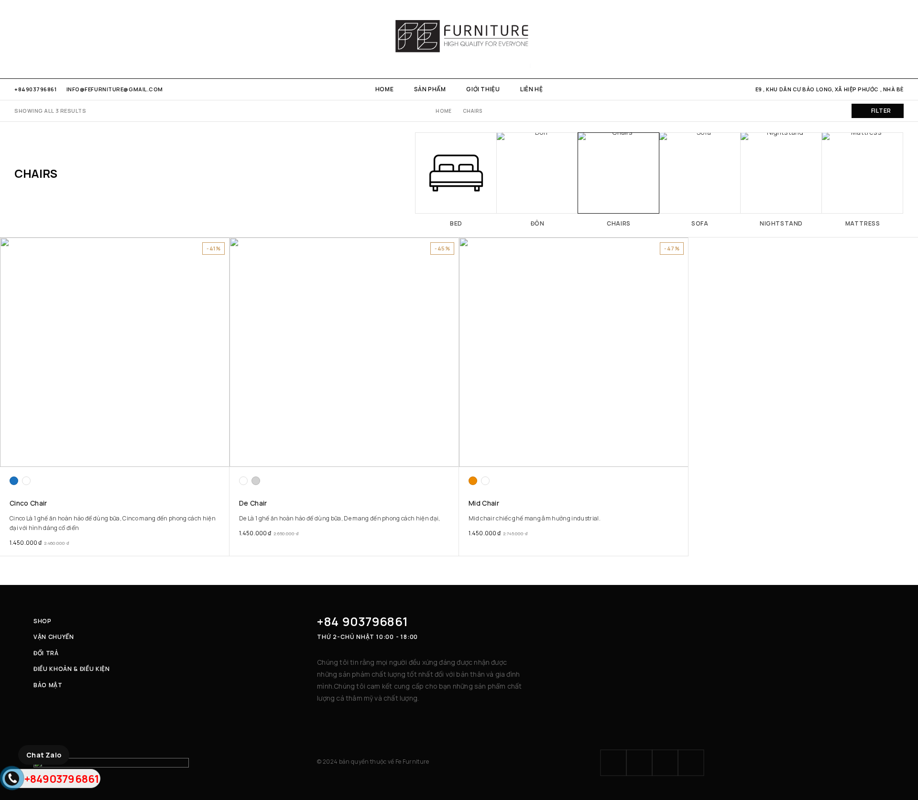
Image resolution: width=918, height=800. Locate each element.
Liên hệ (531, 89)
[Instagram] (33, 39)
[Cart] (900, 39)
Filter (881, 111)
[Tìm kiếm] (867, 39)
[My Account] (850, 39)
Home (384, 89)
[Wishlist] (883, 39)
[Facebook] (17, 39)
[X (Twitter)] (665, 763)
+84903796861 (35, 89)
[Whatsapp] (48, 39)
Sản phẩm (430, 89)
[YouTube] (64, 39)
